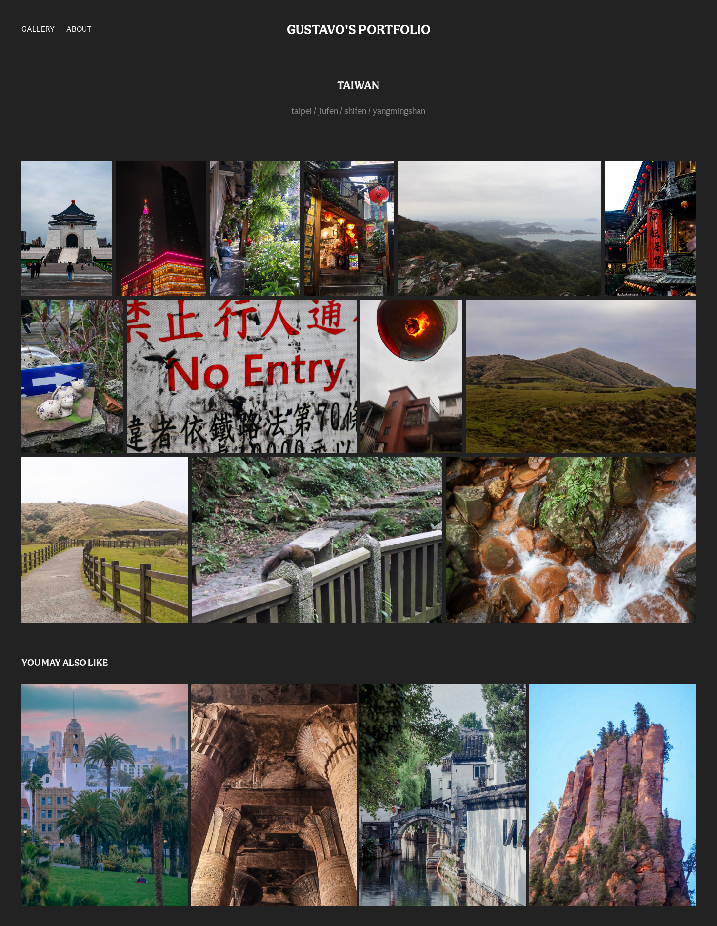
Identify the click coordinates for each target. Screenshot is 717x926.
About (79, 29)
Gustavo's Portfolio (359, 29)
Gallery (38, 29)
